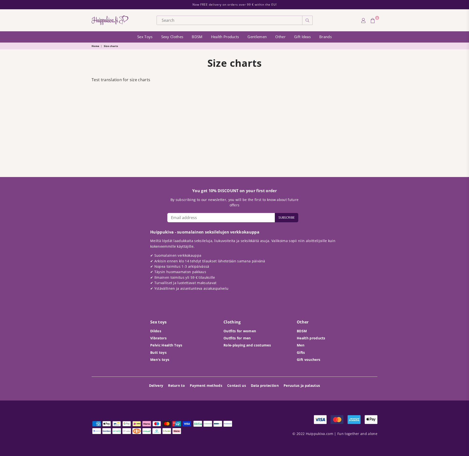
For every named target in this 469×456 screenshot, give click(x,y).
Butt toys (158, 352)
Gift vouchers (308, 359)
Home (95, 46)
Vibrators (158, 338)
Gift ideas (302, 36)
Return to (176, 385)
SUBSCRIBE (286, 217)
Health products (225, 36)
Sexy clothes (172, 36)
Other (280, 36)
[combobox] (229, 20)
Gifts (301, 352)
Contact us (236, 385)
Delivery (156, 385)
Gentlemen (257, 36)
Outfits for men (237, 338)
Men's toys (159, 359)
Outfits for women (240, 331)
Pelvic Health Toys (166, 345)
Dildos (155, 331)
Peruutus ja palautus (302, 385)
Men (300, 345)
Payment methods (206, 385)
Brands (325, 36)
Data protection (265, 385)
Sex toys (145, 36)
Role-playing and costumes (247, 345)
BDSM (197, 36)
